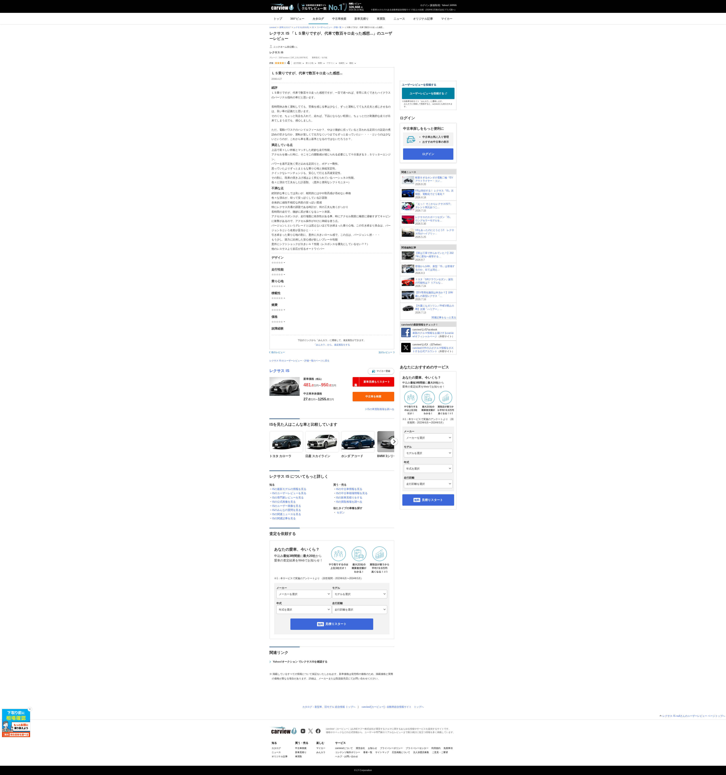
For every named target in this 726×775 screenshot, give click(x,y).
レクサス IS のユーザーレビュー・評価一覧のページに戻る (299, 360)
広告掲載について (401, 752)
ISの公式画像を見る (284, 501)
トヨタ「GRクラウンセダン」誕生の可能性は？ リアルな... (434, 283)
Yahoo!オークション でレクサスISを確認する (300, 661)
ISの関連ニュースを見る (286, 514)
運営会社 (360, 748)
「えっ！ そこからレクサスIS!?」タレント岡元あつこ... (433, 207)
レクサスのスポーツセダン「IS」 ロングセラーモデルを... (433, 220)
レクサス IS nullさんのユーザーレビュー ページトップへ (693, 716)
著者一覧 (367, 752)
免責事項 (448, 748)
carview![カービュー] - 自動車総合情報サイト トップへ (393, 706)
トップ (278, 18)
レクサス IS (279, 371)
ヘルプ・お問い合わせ (346, 756)
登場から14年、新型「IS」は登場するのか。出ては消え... (435, 269)
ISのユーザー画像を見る (286, 505)
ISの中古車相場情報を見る (352, 493)
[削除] (30, 709)
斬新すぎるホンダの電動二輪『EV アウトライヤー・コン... (434, 181)
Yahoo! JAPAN (449, 5)
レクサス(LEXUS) (301, 27)
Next (394, 441)
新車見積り (361, 18)
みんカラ (320, 752)
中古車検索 (339, 18)
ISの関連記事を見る (284, 518)
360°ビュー (297, 18)
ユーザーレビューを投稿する (427, 93)
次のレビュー (385, 352)
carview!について (344, 748)
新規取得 (435, 5)
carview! (272, 27)
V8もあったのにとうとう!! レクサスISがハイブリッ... (434, 233)
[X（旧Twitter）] (310, 731)
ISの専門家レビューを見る (288, 497)
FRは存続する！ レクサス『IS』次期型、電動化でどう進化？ (434, 194)
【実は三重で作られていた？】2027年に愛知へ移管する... (434, 256)
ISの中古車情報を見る (349, 489)
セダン (341, 512)
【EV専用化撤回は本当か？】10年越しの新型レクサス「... (434, 296)
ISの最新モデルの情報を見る (289, 489)
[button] (381, 371)
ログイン (424, 5)
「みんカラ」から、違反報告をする (332, 344)
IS (313, 27)
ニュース (399, 18)
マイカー (446, 18)
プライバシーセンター (417, 748)
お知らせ (372, 748)
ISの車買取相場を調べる (380, 409)
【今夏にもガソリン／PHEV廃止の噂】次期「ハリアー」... (434, 309)
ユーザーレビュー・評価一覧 (329, 27)
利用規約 (436, 748)
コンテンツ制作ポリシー (347, 752)
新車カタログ (285, 27)
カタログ (318, 18)
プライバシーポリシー (391, 748)
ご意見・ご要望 (440, 752)
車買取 (381, 18)
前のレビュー (278, 352)
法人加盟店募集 (421, 752)
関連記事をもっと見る (444, 317)
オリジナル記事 (423, 18)
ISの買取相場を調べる (349, 501)
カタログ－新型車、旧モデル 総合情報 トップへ (328, 706)
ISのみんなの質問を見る (286, 510)
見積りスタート (336, 623)
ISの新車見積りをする (349, 497)
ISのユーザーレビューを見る (289, 493)
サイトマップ (382, 752)
